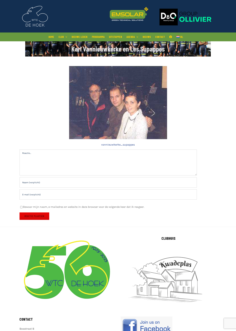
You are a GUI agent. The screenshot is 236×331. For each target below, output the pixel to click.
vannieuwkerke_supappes (118, 144)
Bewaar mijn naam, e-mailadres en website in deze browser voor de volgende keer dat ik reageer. (83, 206)
